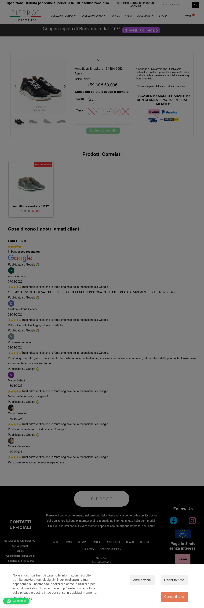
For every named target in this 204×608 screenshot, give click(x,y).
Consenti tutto (174, 597)
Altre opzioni (142, 580)
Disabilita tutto (174, 580)
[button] (16, 601)
